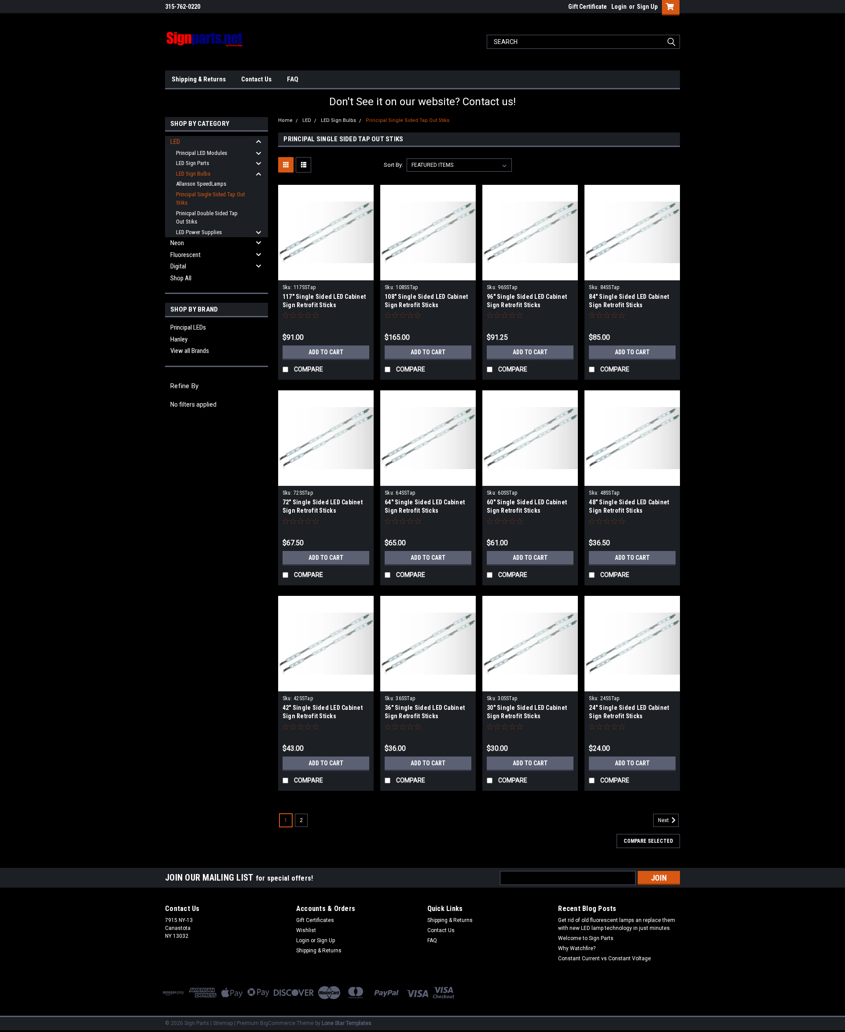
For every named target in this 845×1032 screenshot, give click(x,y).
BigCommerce (277, 1023)
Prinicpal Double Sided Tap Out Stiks (207, 217)
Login (619, 6)
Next (664, 820)
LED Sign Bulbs (193, 173)
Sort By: (393, 165)
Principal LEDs (188, 327)
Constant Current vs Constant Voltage (604, 958)
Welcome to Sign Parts (586, 938)
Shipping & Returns (199, 79)
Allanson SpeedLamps (201, 183)
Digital (178, 266)
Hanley (178, 339)
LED (175, 142)
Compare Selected (648, 841)
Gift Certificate (587, 6)
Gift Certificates (315, 920)
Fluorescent (185, 255)
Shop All (180, 278)
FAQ (292, 79)
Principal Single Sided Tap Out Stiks (210, 198)
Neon (177, 243)
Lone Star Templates (346, 1023)
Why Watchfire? (576, 948)
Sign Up (647, 6)
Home (285, 120)
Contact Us (256, 79)
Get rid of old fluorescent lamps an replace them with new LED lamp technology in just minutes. (616, 924)
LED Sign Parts (192, 163)
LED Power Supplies (199, 232)
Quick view (325, 273)
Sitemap (223, 1023)
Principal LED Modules (201, 153)
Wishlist (306, 930)
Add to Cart (326, 352)
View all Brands (189, 351)
